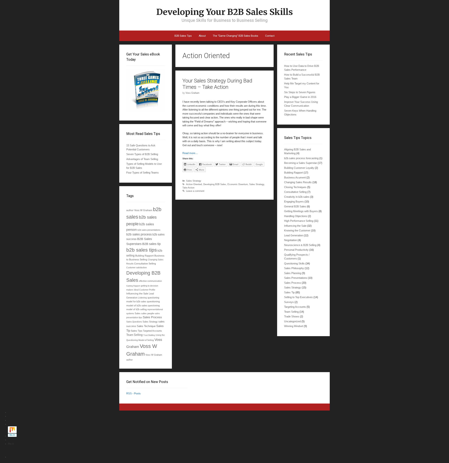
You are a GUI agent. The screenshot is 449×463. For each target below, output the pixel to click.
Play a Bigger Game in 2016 (300, 96)
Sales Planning (292, 273)
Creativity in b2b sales (296, 196)
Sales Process (152, 317)
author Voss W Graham (139, 210)
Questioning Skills (294, 263)
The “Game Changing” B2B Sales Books (235, 35)
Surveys (289, 302)
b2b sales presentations (149, 230)
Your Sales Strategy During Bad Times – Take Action (217, 84)
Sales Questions (134, 322)
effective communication (150, 281)
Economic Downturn (237, 184)
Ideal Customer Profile (144, 290)
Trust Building (149, 335)
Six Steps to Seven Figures (299, 92)
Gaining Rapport (133, 286)
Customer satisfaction (136, 267)
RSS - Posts (133, 393)
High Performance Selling (298, 220)
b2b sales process (139, 234)
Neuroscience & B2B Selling (300, 245)
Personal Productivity (296, 249)
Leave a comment (195, 191)
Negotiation (290, 240)
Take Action (188, 187)
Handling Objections (295, 216)
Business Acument (295, 177)
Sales (137, 313)
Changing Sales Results (298, 182)
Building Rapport (144, 255)
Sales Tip (289, 292)
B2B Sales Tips (183, 35)
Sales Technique (146, 326)
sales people (147, 313)
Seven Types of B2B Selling (142, 154)
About (202, 35)
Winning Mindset (293, 326)
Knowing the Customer (297, 230)
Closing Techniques (295, 187)
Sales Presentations (295, 277)
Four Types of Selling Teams (142, 172)
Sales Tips (136, 330)
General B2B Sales (295, 206)
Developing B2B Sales (214, 184)
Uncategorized (292, 321)
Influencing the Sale (137, 293)
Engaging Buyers (294, 201)
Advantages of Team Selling (142, 159)
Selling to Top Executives (298, 297)
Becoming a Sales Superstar (300, 162)
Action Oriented (194, 184)
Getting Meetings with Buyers (301, 211)
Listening (142, 298)
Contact (269, 35)
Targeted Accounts (152, 330)
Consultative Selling (145, 263)
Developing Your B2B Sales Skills (224, 12)
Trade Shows (291, 316)
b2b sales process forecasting (301, 158)
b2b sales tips (141, 250)
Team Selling (134, 334)
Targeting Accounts (295, 306)
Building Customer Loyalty (299, 167)
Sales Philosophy (294, 268)
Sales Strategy (193, 180)
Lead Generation (293, 235)
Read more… (190, 153)
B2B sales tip (151, 244)
